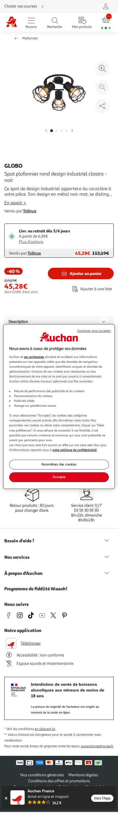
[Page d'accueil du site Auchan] (12, 22)
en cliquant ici (45, 729)
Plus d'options (31, 241)
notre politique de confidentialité (74, 450)
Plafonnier (30, 38)
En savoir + (15, 203)
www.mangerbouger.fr (97, 746)
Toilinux (29, 211)
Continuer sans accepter (94, 331)
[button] (46, 131)
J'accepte (59, 477)
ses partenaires (34, 357)
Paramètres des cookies (59, 464)
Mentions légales (83, 774)
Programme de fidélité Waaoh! (35, 589)
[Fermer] (5, 798)
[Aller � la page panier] (106, 22)
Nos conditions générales (42, 774)
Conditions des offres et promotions (59, 781)
